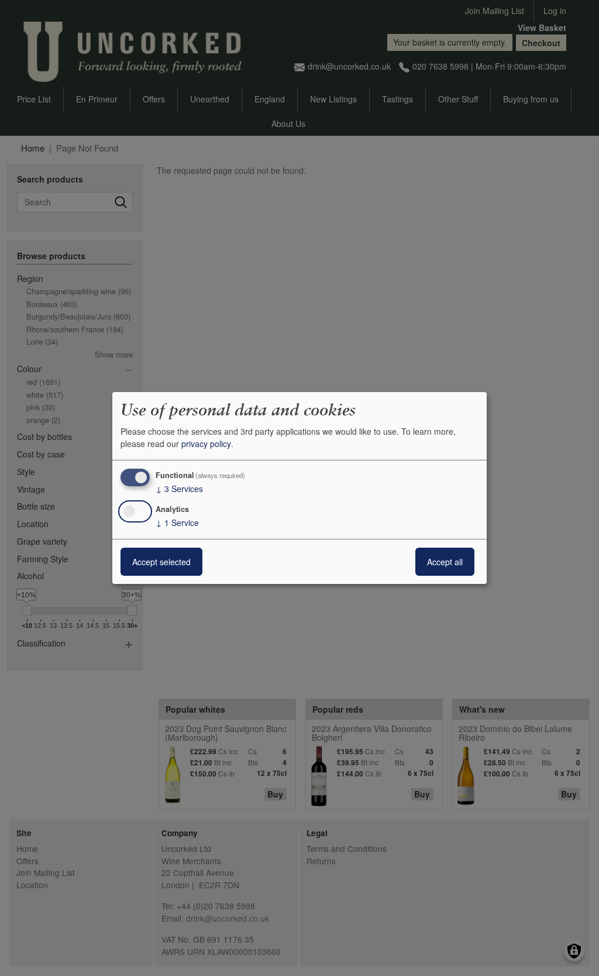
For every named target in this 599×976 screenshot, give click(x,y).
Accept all (445, 562)
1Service (177, 522)
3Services (179, 488)
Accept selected (161, 562)
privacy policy (206, 443)
